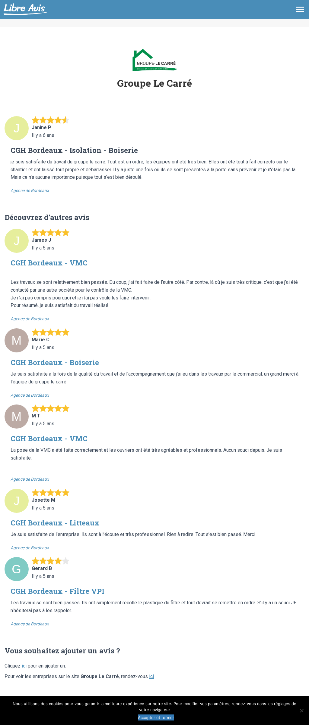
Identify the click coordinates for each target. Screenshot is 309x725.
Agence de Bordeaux (30, 190)
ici (24, 666)
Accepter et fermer (156, 717)
